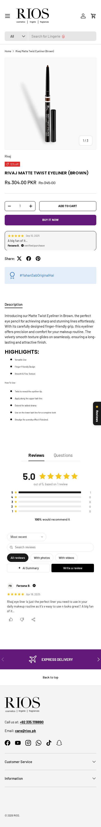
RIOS (16, 815)
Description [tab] (14, 304)
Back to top (50, 677)
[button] (93, 16)
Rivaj (8, 156)
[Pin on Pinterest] (38, 258)
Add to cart (67, 206)
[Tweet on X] (19, 258)
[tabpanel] (50, 367)
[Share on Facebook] (28, 258)
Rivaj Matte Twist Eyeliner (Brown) (35, 51)
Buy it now (50, 220)
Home (8, 51)
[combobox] (50, 36)
